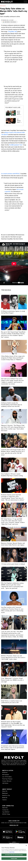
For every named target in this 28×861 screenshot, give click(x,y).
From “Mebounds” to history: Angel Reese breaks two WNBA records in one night (12, 680)
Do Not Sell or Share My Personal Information (14, 854)
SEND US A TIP (14, 825)
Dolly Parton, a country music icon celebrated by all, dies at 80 (11, 701)
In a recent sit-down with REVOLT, (10, 173)
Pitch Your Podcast (7, 779)
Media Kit (4, 797)
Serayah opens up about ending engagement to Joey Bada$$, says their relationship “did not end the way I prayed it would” (13, 724)
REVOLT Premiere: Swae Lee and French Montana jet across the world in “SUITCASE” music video (13, 657)
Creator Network (6, 781)
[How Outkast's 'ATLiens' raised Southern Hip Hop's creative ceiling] (14, 465)
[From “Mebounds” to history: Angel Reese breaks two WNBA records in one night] (14, 669)
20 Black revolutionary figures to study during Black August (13, 312)
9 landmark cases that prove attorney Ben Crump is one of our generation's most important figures (12, 747)
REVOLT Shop (6, 814)
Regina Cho (5, 20)
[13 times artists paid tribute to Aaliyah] (14, 555)
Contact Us (5, 810)
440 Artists (5, 783)
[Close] (26, 845)
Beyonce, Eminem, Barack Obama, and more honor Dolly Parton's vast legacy (13, 544)
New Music (3, 5)
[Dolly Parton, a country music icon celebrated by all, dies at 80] (14, 692)
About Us (4, 791)
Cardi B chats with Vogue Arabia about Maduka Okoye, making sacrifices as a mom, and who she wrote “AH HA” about (13, 452)
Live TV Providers (7, 776)
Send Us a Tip (6, 795)
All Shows (4, 772)
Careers (4, 799)
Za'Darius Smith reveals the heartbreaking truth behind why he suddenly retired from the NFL (11, 404)
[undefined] (11, 113)
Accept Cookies (14, 858)
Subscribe (5, 807)
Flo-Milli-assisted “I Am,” (16, 145)
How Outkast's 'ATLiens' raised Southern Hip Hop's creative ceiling (12, 474)
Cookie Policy (11, 852)
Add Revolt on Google (10, 21)
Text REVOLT (6, 812)
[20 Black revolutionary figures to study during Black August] (14, 302)
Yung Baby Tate (12, 31)
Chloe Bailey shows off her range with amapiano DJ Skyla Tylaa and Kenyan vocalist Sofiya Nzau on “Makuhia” (13, 357)
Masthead (5, 793)
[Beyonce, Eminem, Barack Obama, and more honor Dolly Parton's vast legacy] (14, 534)
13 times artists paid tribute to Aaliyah (13, 564)
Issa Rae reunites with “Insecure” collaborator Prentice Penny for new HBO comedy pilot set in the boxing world (12, 609)
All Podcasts (5, 774)
